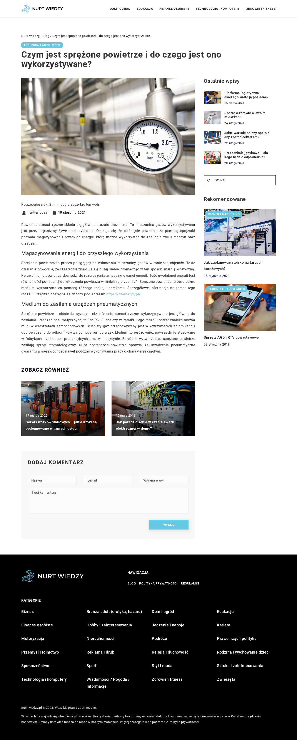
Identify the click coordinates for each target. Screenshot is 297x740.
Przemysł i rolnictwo (40, 652)
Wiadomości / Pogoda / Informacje (108, 683)
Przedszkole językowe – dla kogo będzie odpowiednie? (246, 155)
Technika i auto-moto (42, 45)
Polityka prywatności (158, 583)
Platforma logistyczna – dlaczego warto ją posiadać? (246, 95)
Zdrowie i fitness (261, 8)
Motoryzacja (32, 638)
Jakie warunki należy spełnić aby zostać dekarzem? (246, 135)
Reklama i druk (100, 652)
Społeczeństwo (35, 665)
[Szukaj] (209, 180)
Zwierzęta (226, 679)
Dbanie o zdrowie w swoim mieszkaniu (244, 115)
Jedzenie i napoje (168, 625)
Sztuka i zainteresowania (240, 665)
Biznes (27, 611)
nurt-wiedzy (37, 213)
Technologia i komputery (218, 8)
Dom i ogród (120, 8)
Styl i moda (162, 665)
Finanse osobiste (174, 8)
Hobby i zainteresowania (109, 625)
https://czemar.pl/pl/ (123, 294)
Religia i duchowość (170, 652)
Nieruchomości (101, 638)
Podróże (159, 638)
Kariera (223, 625)
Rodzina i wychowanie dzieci (243, 652)
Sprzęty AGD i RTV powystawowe (231, 337)
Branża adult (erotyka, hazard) (114, 611)
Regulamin (190, 583)
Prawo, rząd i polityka (237, 638)
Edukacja (145, 8)
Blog (131, 583)
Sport (92, 665)
